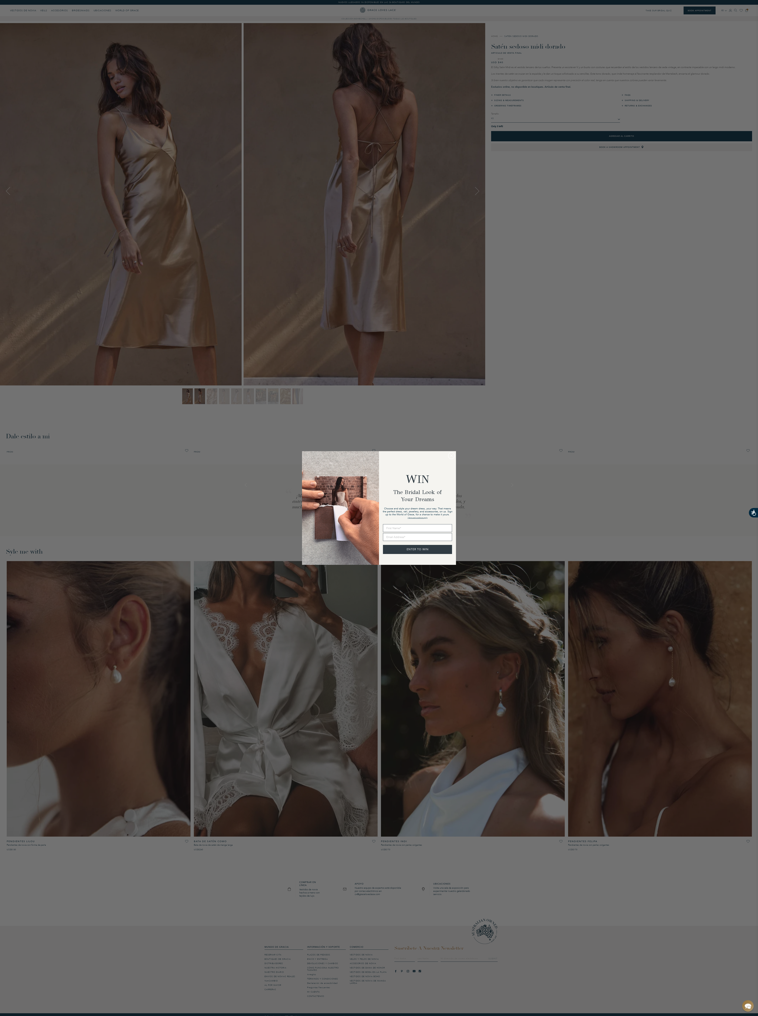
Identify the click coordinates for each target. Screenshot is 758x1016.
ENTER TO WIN (418, 549)
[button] (748, 1006)
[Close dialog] (451, 456)
